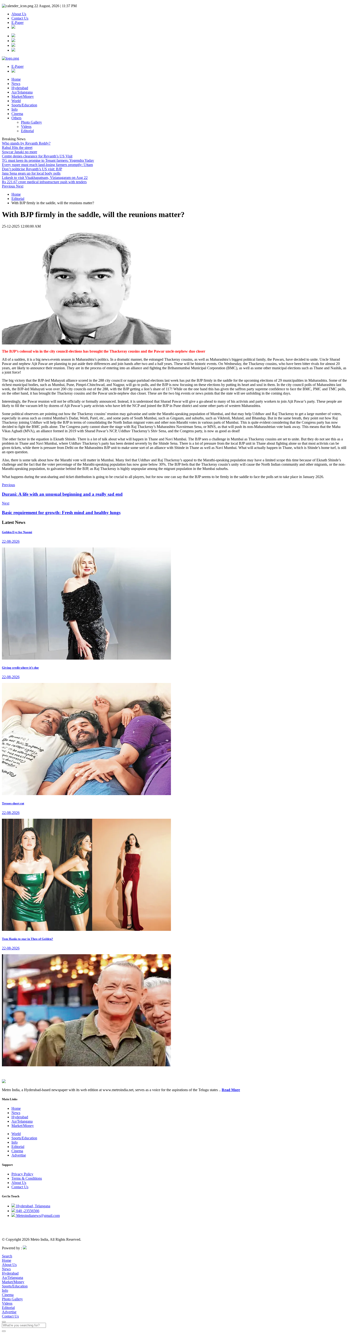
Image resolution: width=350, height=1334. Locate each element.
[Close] (4, 1322)
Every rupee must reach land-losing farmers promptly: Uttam (47, 165)
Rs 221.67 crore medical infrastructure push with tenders (44, 182)
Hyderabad (19, 88)
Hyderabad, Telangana (32, 1206)
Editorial (27, 131)
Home (16, 79)
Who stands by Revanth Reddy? (26, 143)
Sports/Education (24, 105)
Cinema (17, 114)
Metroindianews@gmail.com (37, 1216)
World (16, 101)
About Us (18, 14)
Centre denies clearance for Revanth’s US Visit (37, 156)
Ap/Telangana (22, 92)
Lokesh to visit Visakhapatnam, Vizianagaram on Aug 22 (45, 178)
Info (14, 109)
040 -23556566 (27, 1211)
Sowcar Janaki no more (19, 152)
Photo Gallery (31, 122)
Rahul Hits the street (17, 148)
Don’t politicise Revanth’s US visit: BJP (32, 169)
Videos (26, 127)
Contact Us (19, 18)
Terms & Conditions (26, 1178)
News (15, 84)
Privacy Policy (22, 1174)
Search (7, 1256)
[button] (9, 186)
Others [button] (16, 118)
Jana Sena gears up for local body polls (31, 173)
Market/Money (22, 96)
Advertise (18, 1155)
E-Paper (17, 23)
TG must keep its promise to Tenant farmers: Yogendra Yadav (48, 160)
